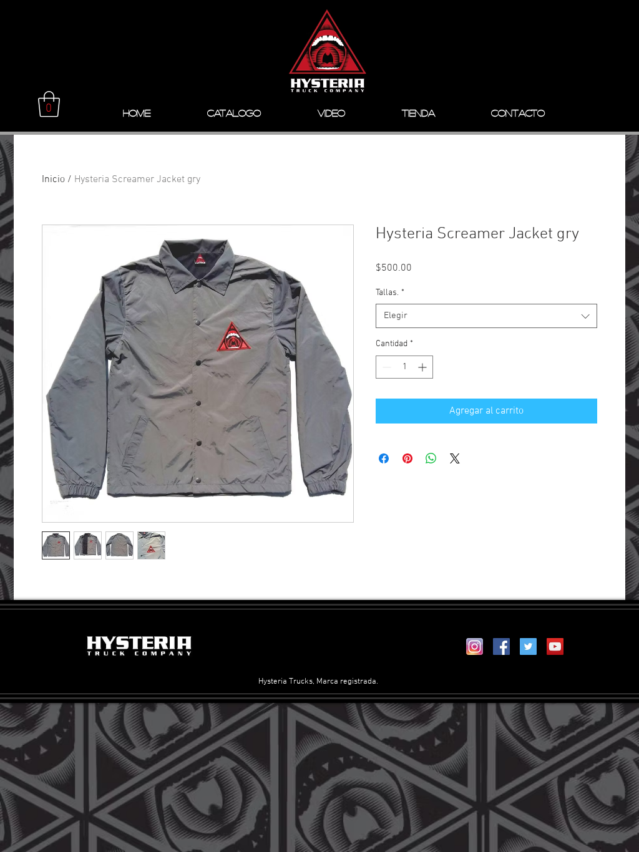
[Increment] (423, 367)
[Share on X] (454, 458)
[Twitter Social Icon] (528, 646)
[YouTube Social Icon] (555, 646)
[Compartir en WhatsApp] (431, 458)
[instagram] (474, 646)
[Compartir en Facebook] (383, 458)
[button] (49, 104)
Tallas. (390, 293)
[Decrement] (385, 367)
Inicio (53, 179)
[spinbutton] (404, 367)
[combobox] (486, 316)
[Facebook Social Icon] (501, 646)
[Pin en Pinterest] (407, 458)
